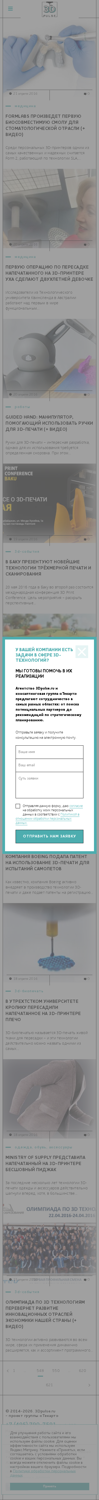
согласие (76, 806)
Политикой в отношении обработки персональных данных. (47, 818)
